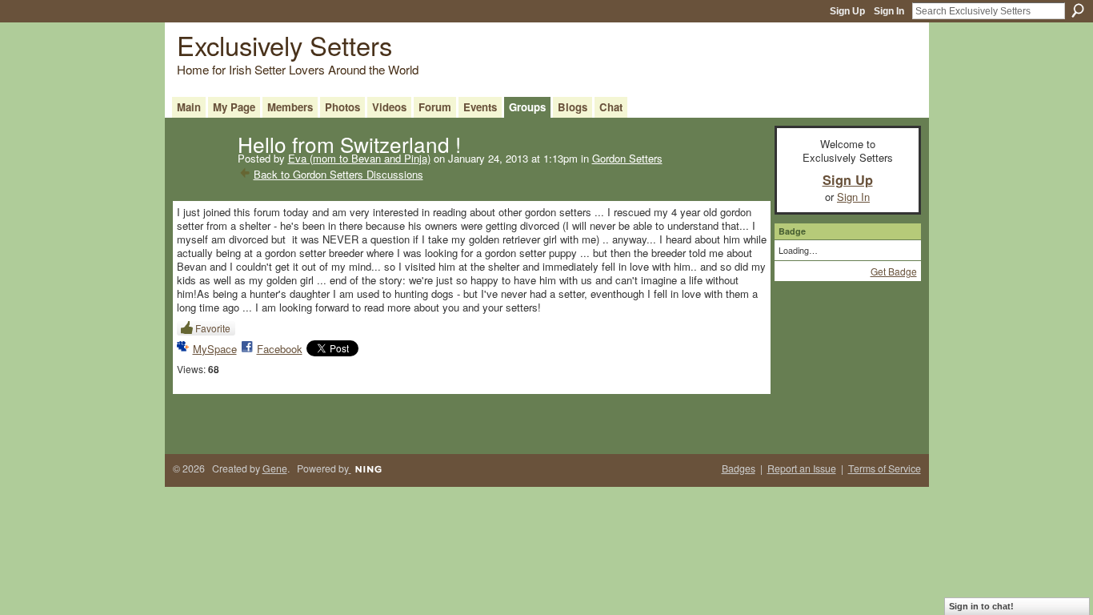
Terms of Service (884, 468)
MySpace (215, 348)
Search (1077, 10)
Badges (738, 468)
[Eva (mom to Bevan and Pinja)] (202, 176)
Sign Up (847, 11)
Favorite (212, 328)
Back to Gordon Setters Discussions (338, 174)
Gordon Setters (627, 158)
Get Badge (894, 271)
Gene (274, 468)
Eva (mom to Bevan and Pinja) (359, 158)
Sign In (889, 11)
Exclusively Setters (284, 44)
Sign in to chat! (981, 606)
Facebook (279, 348)
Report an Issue (801, 468)
